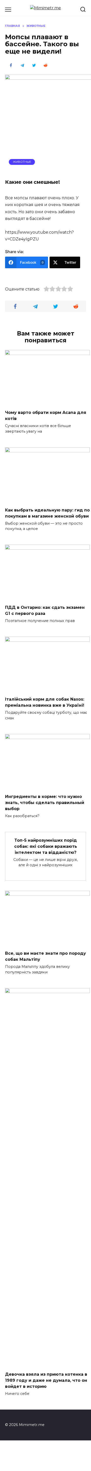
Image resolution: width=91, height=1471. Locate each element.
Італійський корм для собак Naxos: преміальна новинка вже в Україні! (44, 702)
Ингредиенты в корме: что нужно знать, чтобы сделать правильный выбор (44, 802)
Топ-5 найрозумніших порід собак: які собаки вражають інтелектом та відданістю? (45, 846)
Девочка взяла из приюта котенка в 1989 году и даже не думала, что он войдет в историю (46, 1380)
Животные (22, 162)
